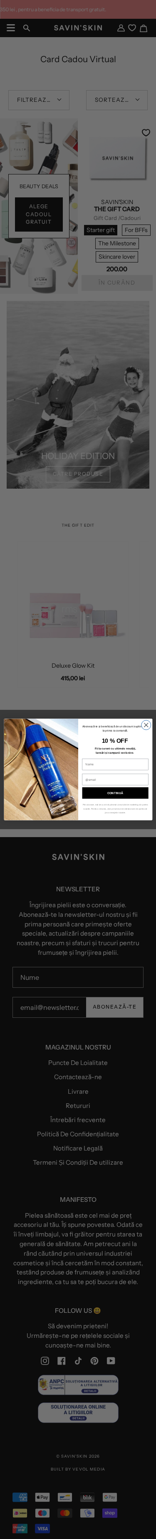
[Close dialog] (146, 725)
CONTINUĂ (115, 793)
